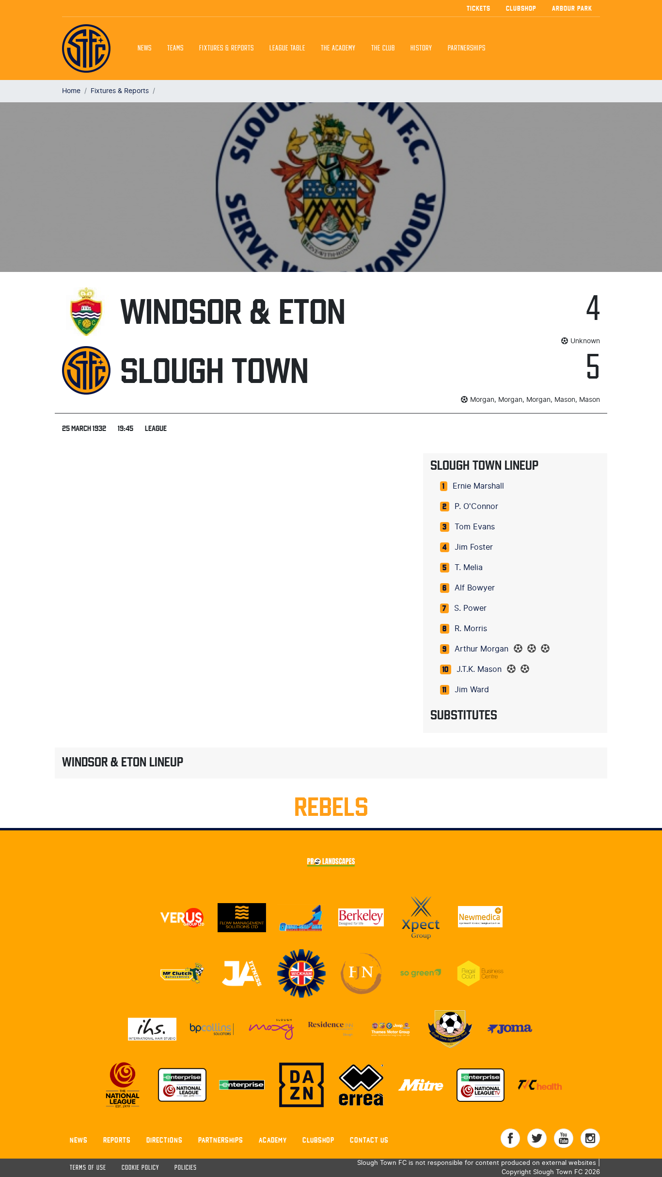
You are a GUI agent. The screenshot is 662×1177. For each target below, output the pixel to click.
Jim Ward (472, 690)
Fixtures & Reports (226, 48)
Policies (185, 1168)
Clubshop (521, 8)
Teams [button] (175, 48)
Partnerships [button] (467, 48)
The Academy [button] (338, 48)
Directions (164, 1140)
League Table (287, 48)
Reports (117, 1140)
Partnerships (220, 1140)
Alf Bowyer (475, 588)
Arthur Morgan (481, 649)
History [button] (421, 48)
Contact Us (369, 1140)
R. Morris (471, 629)
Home (71, 91)
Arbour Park (572, 8)
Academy (273, 1140)
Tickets (478, 8)
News (145, 48)
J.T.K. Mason (479, 669)
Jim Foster (474, 547)
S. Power (470, 608)
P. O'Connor (476, 506)
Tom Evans (475, 527)
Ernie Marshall (478, 486)
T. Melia (469, 568)
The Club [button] (383, 48)
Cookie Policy (140, 1168)
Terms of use (88, 1168)
